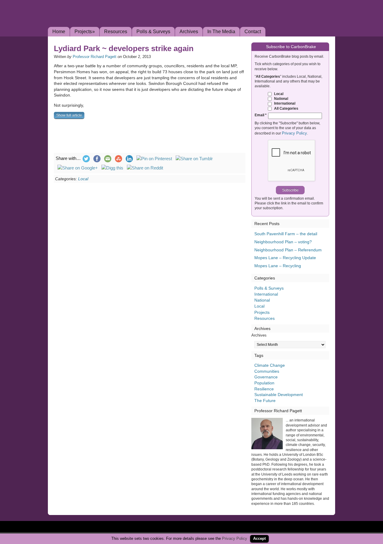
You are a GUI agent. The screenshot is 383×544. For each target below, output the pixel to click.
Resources (115, 31)
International (284, 103)
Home (58, 31)
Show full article (69, 115)
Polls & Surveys (153, 31)
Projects (85, 31)
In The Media (221, 31)
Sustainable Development (278, 394)
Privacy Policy (294, 133)
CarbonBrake (114, 22)
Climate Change (269, 365)
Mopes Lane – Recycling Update (285, 257)
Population (264, 383)
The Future (265, 400)
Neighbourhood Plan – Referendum (288, 249)
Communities (266, 371)
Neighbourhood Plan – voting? (283, 241)
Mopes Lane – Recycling (277, 265)
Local (83, 178)
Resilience (264, 388)
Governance (266, 377)
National (280, 98)
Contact (252, 31)
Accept (259, 538)
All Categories (285, 108)
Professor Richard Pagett (94, 56)
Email (261, 115)
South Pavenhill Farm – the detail (285, 233)
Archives (189, 31)
